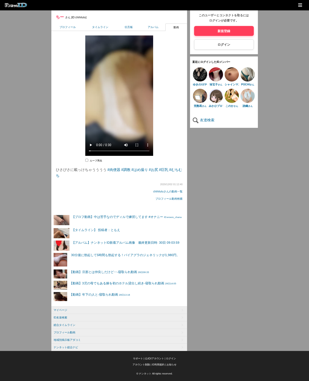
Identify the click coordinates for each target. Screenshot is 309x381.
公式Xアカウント (154, 358)
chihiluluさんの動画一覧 (168, 191)
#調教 (126, 170)
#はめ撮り (139, 170)
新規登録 (224, 31)
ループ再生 (96, 160)
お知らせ (171, 364)
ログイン (224, 44)
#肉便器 (113, 170)
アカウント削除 (141, 364)
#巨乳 (163, 170)
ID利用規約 (158, 364)
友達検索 (206, 120)
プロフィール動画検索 (169, 198)
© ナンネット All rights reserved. (154, 373)
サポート (138, 358)
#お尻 (153, 170)
